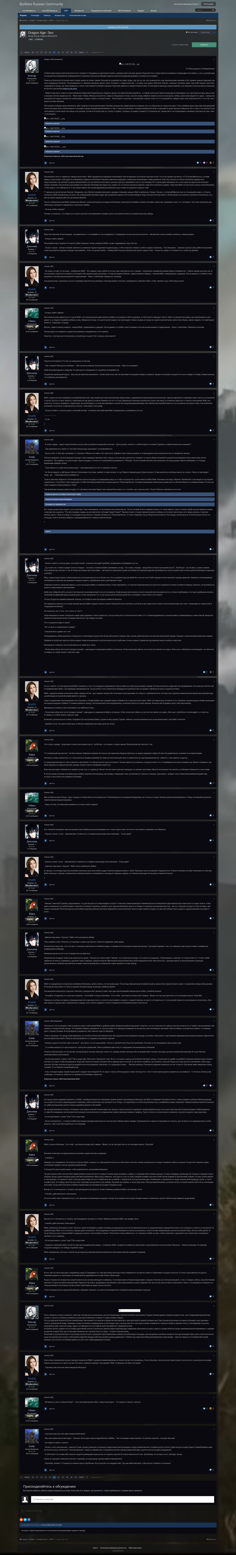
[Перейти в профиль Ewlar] (32, 447)
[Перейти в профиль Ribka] (32, 746)
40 (32, 52)
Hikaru (31, 321)
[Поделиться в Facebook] (29, 1519)
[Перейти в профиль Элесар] (23, 34)
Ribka (32, 754)
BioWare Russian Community (41, 4)
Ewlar (32, 457)
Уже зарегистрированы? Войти (186, 4)
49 (71, 52)
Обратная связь (135, 1548)
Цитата (52, 163)
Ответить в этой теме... (44, 1499)
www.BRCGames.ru (49, 11)
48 (67, 52)
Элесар (37, 36)
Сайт (66, 11)
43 (45, 52)
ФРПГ (55, 36)
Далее (81, 52)
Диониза (32, 246)
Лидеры (140, 11)
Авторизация (193, 32)
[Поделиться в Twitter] (25, 1519)
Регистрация (208, 4)
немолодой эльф (70, 89)
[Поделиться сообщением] (214, 59)
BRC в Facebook (124, 11)
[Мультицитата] (45, 162)
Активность (79, 11)
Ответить (204, 45)
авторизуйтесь (97, 1491)
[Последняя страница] (87, 52)
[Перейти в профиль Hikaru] (32, 313)
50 (75, 52)
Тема (95, 1548)
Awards (154, 11)
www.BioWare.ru (29, 11)
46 (58, 52)
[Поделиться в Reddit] (21, 1519)
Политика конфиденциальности (113, 1548)
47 (63, 52)
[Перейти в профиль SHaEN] (32, 182)
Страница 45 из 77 (97, 52)
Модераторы (60, 15)
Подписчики (205, 32)
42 (41, 52)
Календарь (35, 15)
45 (54, 52)
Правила (47, 15)
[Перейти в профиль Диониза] (32, 236)
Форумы (23, 15)
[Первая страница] (21, 52)
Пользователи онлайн (77, 15)
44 (50, 52)
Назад (27, 52)
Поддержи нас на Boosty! (101, 11)
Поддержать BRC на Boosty (118, 27)
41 (37, 52)
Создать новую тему (180, 45)
